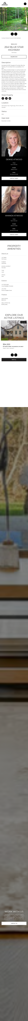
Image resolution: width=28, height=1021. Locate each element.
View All (14, 359)
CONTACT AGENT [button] (14, 178)
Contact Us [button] (14, 923)
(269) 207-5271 (14, 169)
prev (12, 34)
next (15, 34)
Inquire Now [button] (14, 56)
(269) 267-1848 (14, 225)
